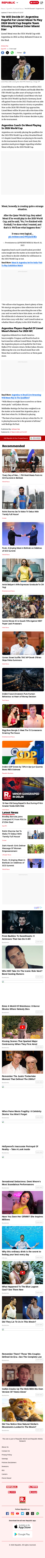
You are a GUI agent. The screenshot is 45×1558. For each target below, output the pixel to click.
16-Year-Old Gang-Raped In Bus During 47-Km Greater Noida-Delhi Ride (22, 804)
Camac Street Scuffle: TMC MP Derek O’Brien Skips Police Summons (21, 659)
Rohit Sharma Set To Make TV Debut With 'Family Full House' (20, 513)
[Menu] (41, 2)
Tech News (5, 700)
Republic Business (7, 773)
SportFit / (9, 8)
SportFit (3, 49)
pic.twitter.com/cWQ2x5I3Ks (22, 236)
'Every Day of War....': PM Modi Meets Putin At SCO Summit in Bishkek (22, 476)
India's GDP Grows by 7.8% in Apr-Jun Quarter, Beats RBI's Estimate (22, 768)
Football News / (18, 8)
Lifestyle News (6, 854)
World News (6, 481)
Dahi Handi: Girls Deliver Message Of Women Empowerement (14, 848)
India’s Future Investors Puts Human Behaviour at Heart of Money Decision (19, 695)
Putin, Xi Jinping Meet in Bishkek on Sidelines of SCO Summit (22, 549)
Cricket (4, 518)
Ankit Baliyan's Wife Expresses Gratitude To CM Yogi (23, 586)
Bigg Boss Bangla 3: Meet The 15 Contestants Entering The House (22, 731)
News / (3, 8)
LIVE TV (35, 2)
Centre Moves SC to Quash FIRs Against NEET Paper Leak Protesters (22, 622)
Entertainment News (8, 591)
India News (5, 627)
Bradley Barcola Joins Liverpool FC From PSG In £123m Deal (14, 819)
